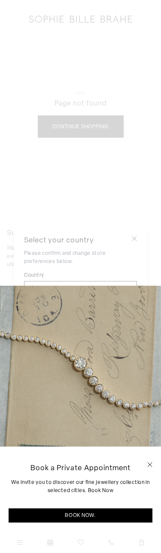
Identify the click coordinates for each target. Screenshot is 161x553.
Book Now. (80, 515)
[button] (149, 464)
